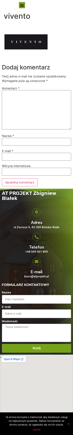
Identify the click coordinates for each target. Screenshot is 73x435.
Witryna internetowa (16, 165)
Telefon (36, 247)
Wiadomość (10, 321)
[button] (22, 5)
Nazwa (8, 135)
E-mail (7, 150)
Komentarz (10, 88)
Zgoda (36, 429)
